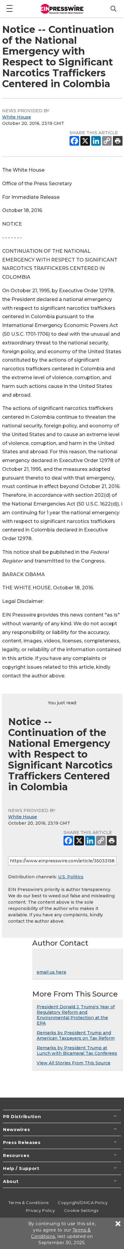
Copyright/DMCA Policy (82, 1202)
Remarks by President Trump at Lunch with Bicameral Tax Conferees (77, 1050)
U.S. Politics (70, 877)
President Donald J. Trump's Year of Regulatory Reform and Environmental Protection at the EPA (76, 1015)
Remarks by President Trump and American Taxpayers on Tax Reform (76, 1035)
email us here (51, 972)
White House (16, 117)
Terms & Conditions (28, 1202)
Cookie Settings (81, 1210)
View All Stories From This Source (73, 1063)
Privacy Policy (40, 1210)
